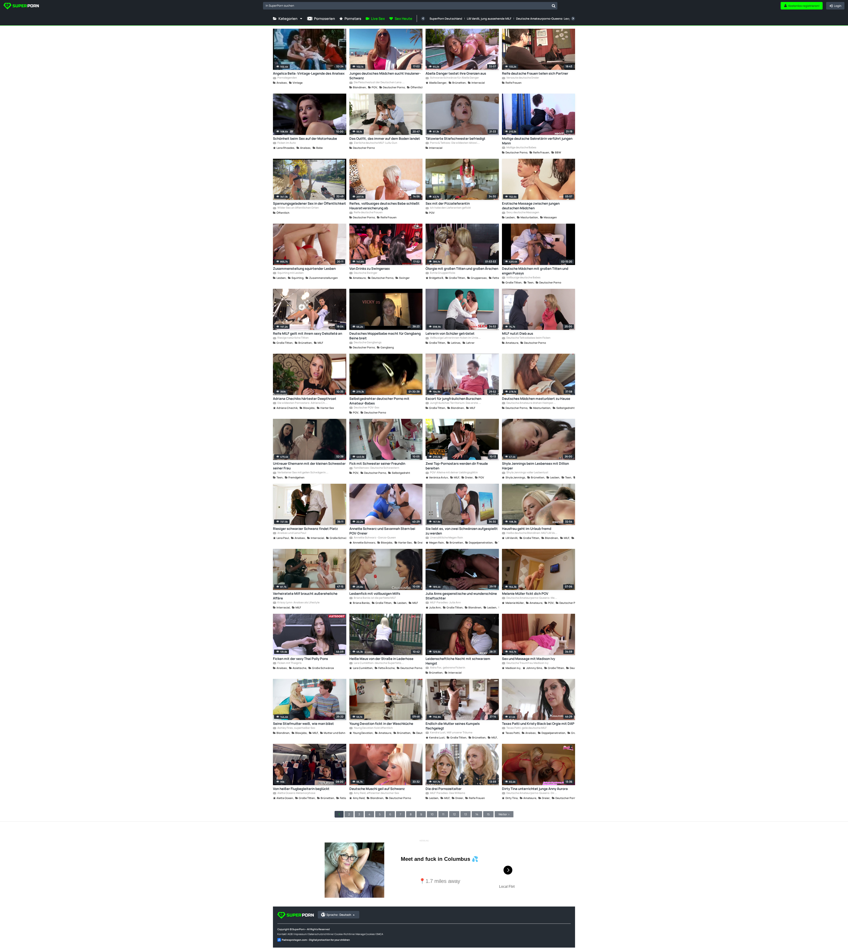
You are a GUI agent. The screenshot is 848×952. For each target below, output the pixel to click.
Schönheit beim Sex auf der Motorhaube (305, 138)
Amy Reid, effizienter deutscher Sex (376, 793)
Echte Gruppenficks (442, 273)
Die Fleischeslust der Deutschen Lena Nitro (379, 82)
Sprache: (338, 915)
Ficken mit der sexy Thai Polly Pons (300, 658)
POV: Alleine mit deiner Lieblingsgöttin (454, 472)
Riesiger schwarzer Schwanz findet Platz (305, 528)
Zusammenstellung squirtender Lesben (304, 268)
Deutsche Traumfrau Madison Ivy (527, 663)
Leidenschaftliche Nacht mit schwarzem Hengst (458, 661)
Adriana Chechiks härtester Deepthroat (304, 398)
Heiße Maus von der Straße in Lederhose (381, 658)
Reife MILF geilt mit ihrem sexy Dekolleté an (307, 333)
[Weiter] (573, 19)
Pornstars (352, 18)
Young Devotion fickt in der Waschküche (381, 723)
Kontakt (281, 934)
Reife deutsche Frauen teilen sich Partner (535, 73)
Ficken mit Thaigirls (289, 663)
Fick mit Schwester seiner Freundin (377, 463)
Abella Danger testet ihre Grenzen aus (456, 73)
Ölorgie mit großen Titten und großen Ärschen (462, 268)
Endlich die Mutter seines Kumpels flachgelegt (453, 726)
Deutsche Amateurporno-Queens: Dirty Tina (532, 793)
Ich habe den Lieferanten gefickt (450, 208)
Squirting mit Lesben (290, 273)
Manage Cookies (365, 934)
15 (488, 814)
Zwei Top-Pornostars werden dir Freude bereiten (457, 465)
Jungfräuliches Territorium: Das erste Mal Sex (455, 403)
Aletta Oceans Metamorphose (296, 793)
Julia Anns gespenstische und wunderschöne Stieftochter (461, 596)
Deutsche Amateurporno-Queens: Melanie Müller (532, 598)
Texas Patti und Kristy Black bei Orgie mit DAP (538, 723)
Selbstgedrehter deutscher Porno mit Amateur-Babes (379, 401)
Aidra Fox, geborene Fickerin (447, 667)
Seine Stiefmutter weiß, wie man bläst (303, 723)
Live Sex (378, 18)
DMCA (379, 934)
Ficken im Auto (286, 143)
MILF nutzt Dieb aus (517, 333)
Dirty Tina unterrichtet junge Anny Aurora (535, 788)
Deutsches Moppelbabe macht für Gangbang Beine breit (385, 335)
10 (432, 814)
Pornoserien (324, 18)
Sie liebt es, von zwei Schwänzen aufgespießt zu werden (462, 531)
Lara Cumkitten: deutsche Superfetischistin (379, 663)
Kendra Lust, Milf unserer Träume (451, 732)
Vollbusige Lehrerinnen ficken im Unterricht (455, 338)
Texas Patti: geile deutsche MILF (526, 728)
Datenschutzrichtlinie (320, 934)
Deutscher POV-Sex (366, 407)
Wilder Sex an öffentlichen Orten (298, 208)
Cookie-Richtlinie (344, 934)
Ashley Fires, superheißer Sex (296, 728)
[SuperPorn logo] (21, 6)
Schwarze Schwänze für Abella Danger (454, 77)
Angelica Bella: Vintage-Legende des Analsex (308, 73)
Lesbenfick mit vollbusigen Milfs (374, 593)
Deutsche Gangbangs (367, 342)
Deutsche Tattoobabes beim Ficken (528, 338)
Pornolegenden (287, 77)
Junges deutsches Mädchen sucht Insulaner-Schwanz (385, 75)
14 (476, 814)
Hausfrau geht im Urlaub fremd (526, 528)
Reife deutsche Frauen (368, 212)
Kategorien (287, 18)
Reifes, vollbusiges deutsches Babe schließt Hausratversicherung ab (384, 205)
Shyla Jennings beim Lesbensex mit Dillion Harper (535, 465)
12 (454, 814)
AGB (290, 934)
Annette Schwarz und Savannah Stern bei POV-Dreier (382, 531)
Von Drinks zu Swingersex (369, 268)
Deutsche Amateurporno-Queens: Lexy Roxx (546, 19)
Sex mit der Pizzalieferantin (448, 203)
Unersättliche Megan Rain (446, 537)
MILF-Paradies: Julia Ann (445, 602)
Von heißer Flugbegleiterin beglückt (301, 788)
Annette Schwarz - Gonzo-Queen (374, 537)
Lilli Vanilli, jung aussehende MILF (489, 19)
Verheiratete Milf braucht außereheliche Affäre (305, 596)
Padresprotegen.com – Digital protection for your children (316, 939)
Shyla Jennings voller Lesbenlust (527, 472)
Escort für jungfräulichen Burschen (453, 398)
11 (443, 814)
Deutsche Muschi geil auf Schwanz (377, 788)
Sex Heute (403, 18)
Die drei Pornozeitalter (444, 788)
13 (465, 814)
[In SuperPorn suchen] (553, 5)
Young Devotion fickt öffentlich (373, 728)
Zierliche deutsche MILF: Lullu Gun (375, 143)
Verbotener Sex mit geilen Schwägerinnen (303, 472)
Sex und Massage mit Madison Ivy (528, 658)
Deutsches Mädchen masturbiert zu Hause (536, 398)
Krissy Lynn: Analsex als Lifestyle (298, 602)
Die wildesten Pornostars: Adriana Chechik (303, 403)
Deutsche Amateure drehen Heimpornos (532, 403)
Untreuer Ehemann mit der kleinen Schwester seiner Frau (309, 465)
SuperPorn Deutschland (446, 19)
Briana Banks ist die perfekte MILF (374, 598)
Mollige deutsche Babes (521, 147)
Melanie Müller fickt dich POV (525, 593)
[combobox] (410, 5)
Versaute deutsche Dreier (522, 77)
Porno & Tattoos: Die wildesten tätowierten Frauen (455, 143)
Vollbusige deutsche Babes (523, 277)
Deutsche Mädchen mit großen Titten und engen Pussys (535, 271)
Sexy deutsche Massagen (522, 212)
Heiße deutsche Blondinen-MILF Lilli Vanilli (532, 533)
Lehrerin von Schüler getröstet (450, 333)
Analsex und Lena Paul (291, 533)
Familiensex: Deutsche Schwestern (376, 468)
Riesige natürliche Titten (293, 338)
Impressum (300, 934)
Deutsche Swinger (365, 273)
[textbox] (406, 5)
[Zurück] (423, 19)
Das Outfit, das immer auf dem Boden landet (384, 138)
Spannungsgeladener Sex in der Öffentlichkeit (309, 203)
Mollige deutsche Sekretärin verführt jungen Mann (537, 140)
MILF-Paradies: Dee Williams (447, 793)
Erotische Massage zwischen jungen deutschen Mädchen (531, 205)
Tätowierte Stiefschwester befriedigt (455, 138)
